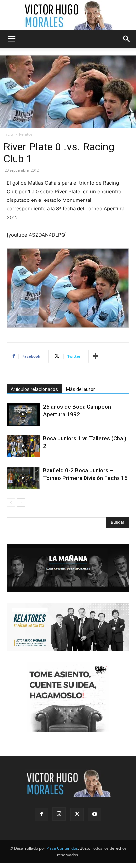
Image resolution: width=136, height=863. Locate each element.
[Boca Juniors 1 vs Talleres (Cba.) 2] (23, 446)
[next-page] (21, 502)
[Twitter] (77, 814)
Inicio (8, 134)
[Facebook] (41, 814)
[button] (11, 39)
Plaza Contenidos (62, 848)
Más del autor (80, 389)
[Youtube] (94, 814)
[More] (95, 356)
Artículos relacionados (34, 389)
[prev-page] (11, 502)
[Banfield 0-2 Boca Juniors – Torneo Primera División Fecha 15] (23, 478)
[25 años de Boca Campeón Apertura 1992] (23, 414)
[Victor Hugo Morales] (68, 15)
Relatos (26, 134)
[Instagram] (59, 814)
